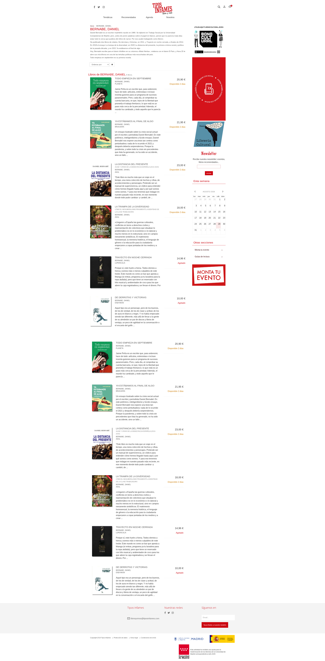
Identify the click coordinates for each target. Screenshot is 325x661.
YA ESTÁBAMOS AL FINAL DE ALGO (134, 121)
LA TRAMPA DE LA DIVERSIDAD (137, 209)
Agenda (149, 17)
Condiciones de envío (148, 638)
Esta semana (201, 181)
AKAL (117, 172)
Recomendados (128, 17)
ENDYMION (119, 303)
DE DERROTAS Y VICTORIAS (130, 297)
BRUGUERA (119, 127)
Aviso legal (134, 638)
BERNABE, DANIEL (122, 82)
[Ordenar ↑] (112, 64)
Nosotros (170, 17)
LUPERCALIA (120, 263)
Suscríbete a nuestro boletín (215, 625)
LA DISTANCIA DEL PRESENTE (137, 165)
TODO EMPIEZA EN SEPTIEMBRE (133, 78)
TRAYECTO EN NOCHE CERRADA (133, 257)
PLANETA (118, 84)
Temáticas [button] (107, 17)
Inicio (92, 26)
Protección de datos (120, 638)
